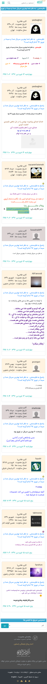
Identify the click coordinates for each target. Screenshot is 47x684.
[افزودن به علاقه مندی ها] (18, 681)
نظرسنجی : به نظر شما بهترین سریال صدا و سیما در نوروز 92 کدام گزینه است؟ (24, 41)
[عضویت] (22, 681)
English (14, 677)
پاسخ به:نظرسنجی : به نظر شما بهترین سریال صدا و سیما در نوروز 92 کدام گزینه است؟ (23, 107)
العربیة (20, 677)
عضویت (10, 672)
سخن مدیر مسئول (35, 672)
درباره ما (17, 672)
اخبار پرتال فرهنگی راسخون (23, 644)
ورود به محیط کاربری (31, 677)
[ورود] (25, 681)
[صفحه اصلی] (29, 681)
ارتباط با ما (24, 672)
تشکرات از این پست (23, 78)
